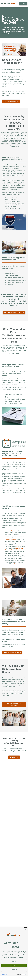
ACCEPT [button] (14, 965)
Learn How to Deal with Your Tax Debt (14, 312)
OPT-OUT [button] (14, 970)
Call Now (23, 3)
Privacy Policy (4, 974)
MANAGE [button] (14, 961)
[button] (25, 929)
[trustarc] (23, 974)
